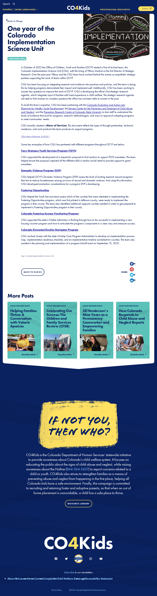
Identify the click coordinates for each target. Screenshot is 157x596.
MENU (145, 8)
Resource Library (78, 503)
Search (6, 4)
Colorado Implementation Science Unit (39, 256)
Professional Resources (115, 9)
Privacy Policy (56, 590)
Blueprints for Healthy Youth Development (42, 108)
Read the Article (29, 354)
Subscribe (69, 572)
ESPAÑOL (8, 9)
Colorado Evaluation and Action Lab (106, 105)
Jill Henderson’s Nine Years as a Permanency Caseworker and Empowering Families (96, 320)
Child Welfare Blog (17, 58)
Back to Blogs (15, 21)
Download (58, 136)
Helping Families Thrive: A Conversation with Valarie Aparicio (23, 318)
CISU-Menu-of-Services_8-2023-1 (35, 136)
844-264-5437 (77, 469)
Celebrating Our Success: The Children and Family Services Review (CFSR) (59, 318)
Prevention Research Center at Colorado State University (73, 112)
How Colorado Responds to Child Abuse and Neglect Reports (132, 316)
